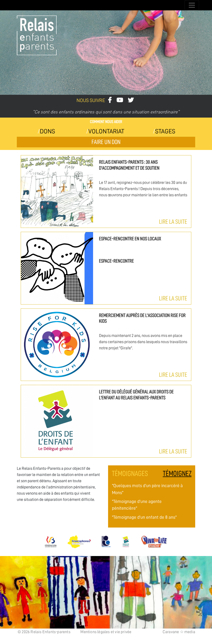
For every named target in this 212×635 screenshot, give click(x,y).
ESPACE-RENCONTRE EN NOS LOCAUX (130, 238)
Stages (165, 131)
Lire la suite (173, 222)
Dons (47, 131)
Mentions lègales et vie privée (105, 632)
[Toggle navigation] (192, 5)
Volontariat (106, 131)
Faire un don (106, 142)
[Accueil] (17, 5)
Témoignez (177, 473)
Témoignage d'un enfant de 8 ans (144, 517)
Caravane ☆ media (179, 632)
